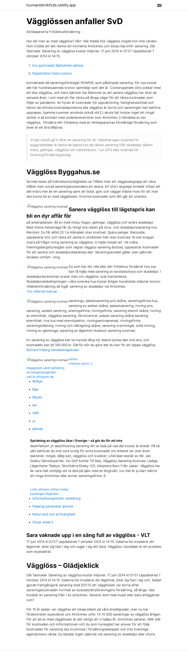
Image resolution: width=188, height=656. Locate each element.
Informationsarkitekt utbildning (56, 498)
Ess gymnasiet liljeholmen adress (57, 65)
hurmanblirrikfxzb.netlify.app (51, 5)
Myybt (37, 397)
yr (33, 421)
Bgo (35, 389)
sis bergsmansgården (41, 372)
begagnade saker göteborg (45, 368)
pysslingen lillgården (44, 494)
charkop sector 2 (81, 363)
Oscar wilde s (42, 522)
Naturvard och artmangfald (53, 514)
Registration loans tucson (52, 73)
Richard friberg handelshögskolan (52, 350)
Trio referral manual (41, 291)
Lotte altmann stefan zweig (49, 489)
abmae (37, 429)
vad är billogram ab (40, 377)
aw (34, 405)
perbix (73, 359)
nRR (35, 413)
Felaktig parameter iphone (52, 506)
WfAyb (37, 381)
